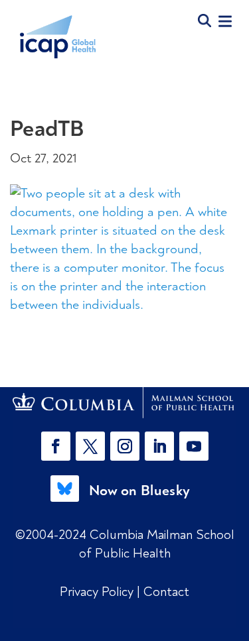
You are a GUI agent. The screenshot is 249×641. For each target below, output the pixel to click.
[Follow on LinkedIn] (159, 446)
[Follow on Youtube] (193, 446)
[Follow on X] (90, 446)
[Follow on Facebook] (55, 446)
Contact (166, 591)
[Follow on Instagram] (124, 446)
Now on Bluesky (139, 490)
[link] (125, 402)
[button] (58, 446)
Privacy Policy (98, 591)
